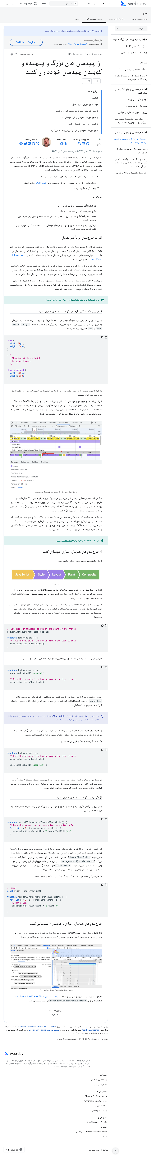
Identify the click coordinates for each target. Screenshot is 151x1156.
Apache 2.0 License (90, 1030)
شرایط (105, 1150)
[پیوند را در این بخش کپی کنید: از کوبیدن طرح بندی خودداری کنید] (53, 797)
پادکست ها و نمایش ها (98, 1110)
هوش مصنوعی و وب (139, 19)
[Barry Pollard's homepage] (21, 144)
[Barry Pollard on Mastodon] (29, 144)
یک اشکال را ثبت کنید (98, 1079)
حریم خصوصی (94, 1150)
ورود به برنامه (9, 3)
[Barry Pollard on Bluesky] (25, 144)
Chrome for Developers (96, 1096)
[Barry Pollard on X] (37, 144)
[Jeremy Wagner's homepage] (79, 144)
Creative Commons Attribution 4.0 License (37, 1026)
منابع (108, 3)
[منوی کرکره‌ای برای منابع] (102, 3)
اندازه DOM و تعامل (64, 540)
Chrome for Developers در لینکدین (91, 1131)
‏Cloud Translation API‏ (77, 44)
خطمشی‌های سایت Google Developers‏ (44, 1030)
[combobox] (63, 3)
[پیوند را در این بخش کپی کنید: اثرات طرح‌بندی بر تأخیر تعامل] (59, 238)
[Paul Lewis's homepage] (62, 144)
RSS (105, 1136)
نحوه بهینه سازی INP (94, 19)
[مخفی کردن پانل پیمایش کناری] (115, 1151)
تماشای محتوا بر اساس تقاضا (55, 31)
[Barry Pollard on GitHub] (33, 144)
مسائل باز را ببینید (100, 1084)
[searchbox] (131, 28)
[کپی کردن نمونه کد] (106, 337)
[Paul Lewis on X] (66, 144)
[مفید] (16, 54)
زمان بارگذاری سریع (116, 19)
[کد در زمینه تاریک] (102, 337)
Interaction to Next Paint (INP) (58, 300)
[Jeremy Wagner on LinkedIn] (83, 144)
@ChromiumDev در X (97, 1122)
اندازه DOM (41, 182)
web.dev (98, 54)
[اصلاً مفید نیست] (12, 54)
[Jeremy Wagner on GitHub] (87, 144)
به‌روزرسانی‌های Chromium (95, 1101)
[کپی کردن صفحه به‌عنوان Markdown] (89, 81)
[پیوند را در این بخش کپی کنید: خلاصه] (90, 197)
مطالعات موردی (101, 1105)
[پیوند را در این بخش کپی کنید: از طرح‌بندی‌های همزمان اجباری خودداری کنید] (40, 552)
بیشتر (93, 3)
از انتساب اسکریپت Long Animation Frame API (36, 996)
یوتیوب (104, 1127)
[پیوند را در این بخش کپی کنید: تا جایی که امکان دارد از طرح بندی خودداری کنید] (35, 311)
